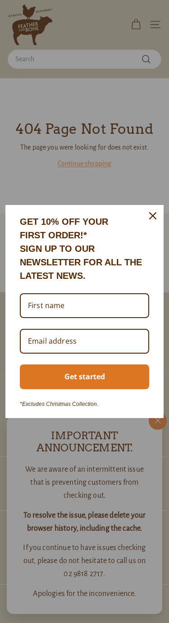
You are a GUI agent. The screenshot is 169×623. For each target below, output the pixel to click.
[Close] (153, 216)
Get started (84, 377)
